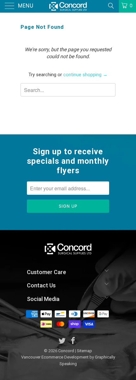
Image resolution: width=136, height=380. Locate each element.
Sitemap (84, 350)
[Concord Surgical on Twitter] (62, 341)
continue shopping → (85, 74)
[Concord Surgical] (68, 6)
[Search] (110, 5)
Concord (66, 350)
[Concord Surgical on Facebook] (73, 341)
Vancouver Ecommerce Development (55, 357)
